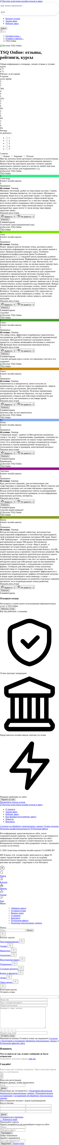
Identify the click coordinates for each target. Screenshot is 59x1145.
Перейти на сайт (8, 800)
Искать (30, 930)
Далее (3, 1088)
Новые (6, 156)
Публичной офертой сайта (12, 1043)
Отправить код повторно (11, 1117)
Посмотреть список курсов (12, 802)
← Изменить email (8, 1119)
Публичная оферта (39, 829)
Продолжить (6, 1144)
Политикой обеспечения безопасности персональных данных (26, 1092)
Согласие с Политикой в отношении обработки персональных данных (29, 1039)
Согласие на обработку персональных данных (21, 826)
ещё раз (32, 1059)
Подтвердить (6, 1133)
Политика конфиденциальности (15, 829)
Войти (3, 28)
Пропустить (18, 1143)
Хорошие (18, 156)
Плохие (29, 156)
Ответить (5, 220)
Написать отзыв (7, 609)
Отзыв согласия (51, 826)
